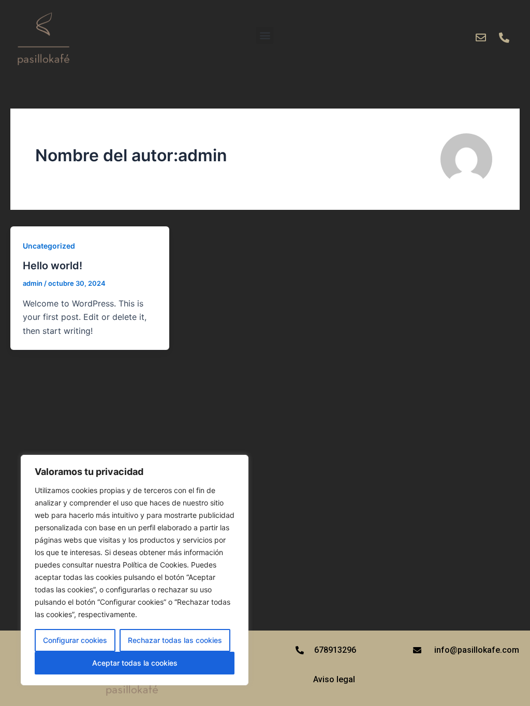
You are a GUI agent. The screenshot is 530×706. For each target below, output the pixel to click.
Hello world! (52, 265)
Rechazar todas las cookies (175, 640)
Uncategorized (49, 245)
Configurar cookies (75, 640)
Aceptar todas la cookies (135, 662)
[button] (264, 35)
